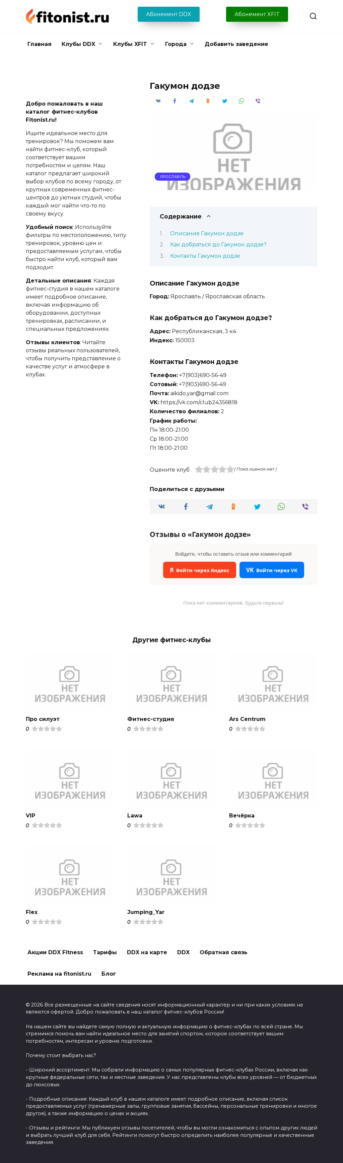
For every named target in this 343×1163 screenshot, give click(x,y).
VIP (30, 815)
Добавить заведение (236, 44)
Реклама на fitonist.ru (59, 974)
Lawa (134, 815)
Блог (108, 974)
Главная (39, 44)
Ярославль (172, 176)
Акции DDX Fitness (55, 952)
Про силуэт (43, 719)
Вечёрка (242, 815)
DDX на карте (147, 952)
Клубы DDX (78, 44)
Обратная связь (224, 952)
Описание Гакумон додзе (207, 233)
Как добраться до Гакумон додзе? (218, 244)
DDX (183, 952)
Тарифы (105, 952)
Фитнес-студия (150, 719)
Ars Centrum (247, 719)
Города (176, 44)
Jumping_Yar (145, 912)
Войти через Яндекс (199, 570)
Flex (32, 912)
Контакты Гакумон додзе (205, 256)
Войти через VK (271, 570)
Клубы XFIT (130, 44)
